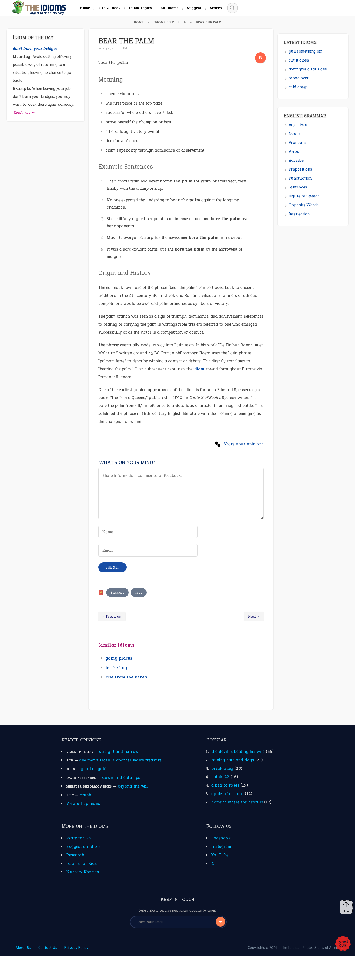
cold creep (298, 87)
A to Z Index (109, 7)
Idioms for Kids (81, 863)
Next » (253, 616)
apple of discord (227, 793)
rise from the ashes (126, 677)
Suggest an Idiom (83, 846)
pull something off (305, 51)
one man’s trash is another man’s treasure (120, 760)
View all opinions (83, 803)
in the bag (116, 667)
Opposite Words (304, 205)
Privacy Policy (76, 947)
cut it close (299, 60)
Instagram (221, 846)
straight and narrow (119, 751)
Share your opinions (244, 444)
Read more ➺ (24, 112)
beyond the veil (133, 786)
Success (118, 592)
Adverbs (296, 160)
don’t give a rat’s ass (308, 69)
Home (85, 7)
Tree (138, 592)
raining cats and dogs (232, 760)
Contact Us (47, 947)
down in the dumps (121, 777)
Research (75, 855)
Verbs (294, 151)
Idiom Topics (140, 7)
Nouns (295, 133)
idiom (198, 369)
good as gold (93, 769)
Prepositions (300, 169)
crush (85, 795)
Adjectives (298, 124)
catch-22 (220, 777)
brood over (299, 78)
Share (346, 911)
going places (119, 658)
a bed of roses (225, 785)
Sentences (298, 187)
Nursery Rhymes (82, 872)
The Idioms (290, 947)
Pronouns (298, 142)
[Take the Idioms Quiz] (343, 943)
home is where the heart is (237, 802)
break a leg (222, 768)
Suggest (194, 7)
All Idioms (169, 7)
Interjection (299, 214)
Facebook (221, 838)
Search (216, 7)
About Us (23, 947)
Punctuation (300, 178)
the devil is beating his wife (238, 751)
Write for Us (78, 838)
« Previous (112, 616)
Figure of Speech (304, 196)
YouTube (220, 855)
